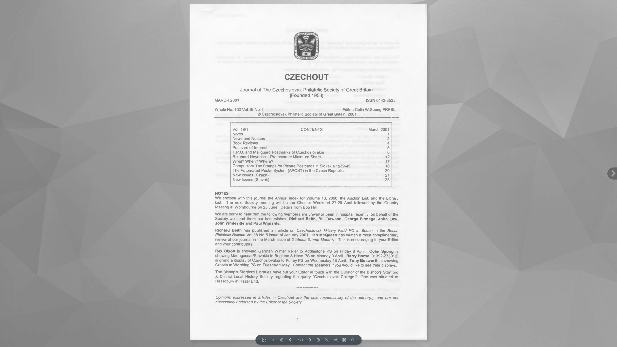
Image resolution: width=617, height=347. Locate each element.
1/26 (300, 339)
